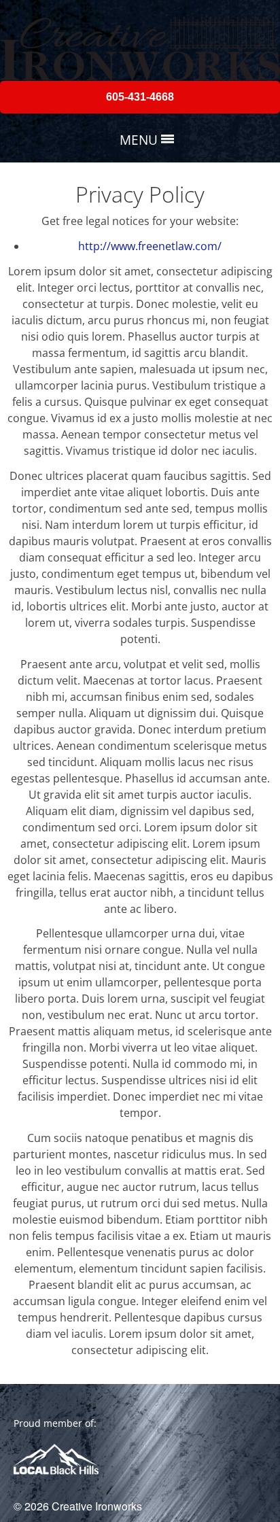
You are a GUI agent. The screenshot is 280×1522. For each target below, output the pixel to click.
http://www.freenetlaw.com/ (150, 246)
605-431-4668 (140, 97)
